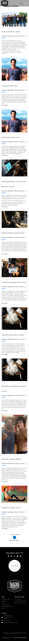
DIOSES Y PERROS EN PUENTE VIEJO (13, 233)
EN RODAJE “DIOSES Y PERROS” (12, 459)
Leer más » (5, 105)
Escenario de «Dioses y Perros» (11, 507)
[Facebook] (8, 556)
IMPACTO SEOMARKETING (20, 637)
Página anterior (14, 534)
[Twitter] (11, 556)
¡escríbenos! (14, 565)
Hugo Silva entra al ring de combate (13, 335)
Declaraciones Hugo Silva (9, 86)
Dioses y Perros (19, 36)
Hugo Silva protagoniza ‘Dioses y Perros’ (14, 282)
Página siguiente (14, 540)
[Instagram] (14, 556)
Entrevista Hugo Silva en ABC (11, 137)
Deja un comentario (8, 36)
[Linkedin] (20, 556)
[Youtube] (17, 556)
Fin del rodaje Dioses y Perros (11, 31)
